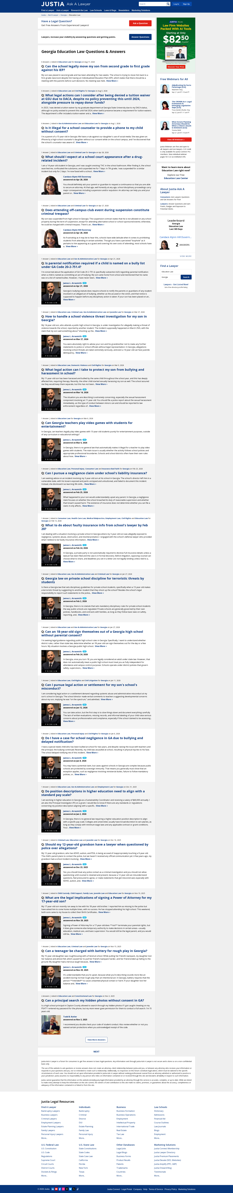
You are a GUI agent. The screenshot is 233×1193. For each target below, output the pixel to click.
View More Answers (96, 1039)
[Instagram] (63, 1189)
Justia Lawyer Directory (164, 1152)
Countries (120, 1171)
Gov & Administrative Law (69, 123)
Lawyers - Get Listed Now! (176, 284)
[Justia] (52, 4)
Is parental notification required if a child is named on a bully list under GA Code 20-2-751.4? (93, 265)
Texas (81, 1171)
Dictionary (158, 1111)
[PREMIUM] (51, 291)
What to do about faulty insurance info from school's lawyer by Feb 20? (94, 527)
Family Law (88, 893)
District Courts (47, 1168)
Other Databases (125, 1144)
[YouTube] (56, 1189)
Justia (43, 15)
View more (186, 256)
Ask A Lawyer (53, 15)
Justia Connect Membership (166, 1148)
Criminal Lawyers (49, 1118)
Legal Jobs (121, 1148)
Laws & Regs (110, 10)
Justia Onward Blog (163, 1168)
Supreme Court (48, 1160)
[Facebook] (59, 1189)
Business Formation (125, 1111)
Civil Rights (80, 91)
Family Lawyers (48, 1130)
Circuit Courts (47, 1164)
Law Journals (160, 1126)
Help (145, 1189)
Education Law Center (176, 178)
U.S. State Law (86, 1144)
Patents (120, 1164)
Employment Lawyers (51, 1122)
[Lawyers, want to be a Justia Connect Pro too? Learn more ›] (84, 283)
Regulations (46, 1156)
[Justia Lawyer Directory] (77, 1189)
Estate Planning (86, 1126)
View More (111, 81)
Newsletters (124, 10)
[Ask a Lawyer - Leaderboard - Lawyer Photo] (164, 245)
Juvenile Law (115, 312)
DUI (80, 1122)
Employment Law (113, 518)
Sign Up (186, 4)
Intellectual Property (125, 1122)
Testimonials (160, 1171)
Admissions (159, 1114)
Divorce (82, 1118)
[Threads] (66, 1189)
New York (83, 1168)
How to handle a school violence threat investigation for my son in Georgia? (94, 318)
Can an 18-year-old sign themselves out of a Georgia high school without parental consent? (92, 633)
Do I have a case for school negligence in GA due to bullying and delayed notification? (92, 740)
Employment (122, 1118)
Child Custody (64, 893)
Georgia (64, 15)
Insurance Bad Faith (110, 469)
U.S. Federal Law (50, 1144)
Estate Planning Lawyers (52, 1126)
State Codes (84, 1152)
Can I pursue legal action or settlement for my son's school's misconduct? (89, 686)
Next (96, 1051)
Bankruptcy (84, 1111)
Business (121, 1107)
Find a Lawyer (47, 10)
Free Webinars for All (174, 79)
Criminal (82, 1114)
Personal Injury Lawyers (52, 1134)
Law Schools (96, 10)
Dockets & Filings (49, 1171)
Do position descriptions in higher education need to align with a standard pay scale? (93, 793)
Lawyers (164, 204)
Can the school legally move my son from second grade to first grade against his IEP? (95, 68)
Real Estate (121, 1130)
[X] (73, 1189)
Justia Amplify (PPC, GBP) (165, 1164)
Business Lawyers (49, 1114)
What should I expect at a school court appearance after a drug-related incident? (92, 158)
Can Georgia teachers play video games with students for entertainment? (87, 424)
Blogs (156, 1130)
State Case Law (86, 1156)
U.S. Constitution (48, 1148)
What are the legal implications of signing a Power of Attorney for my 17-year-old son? (96, 899)
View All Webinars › (176, 139)
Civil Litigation (91, 680)
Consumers (165, 197)
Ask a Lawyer (62, 10)
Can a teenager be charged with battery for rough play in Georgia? (96, 951)
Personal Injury (77, 469)
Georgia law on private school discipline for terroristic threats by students (92, 580)
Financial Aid (159, 1118)
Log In (176, 4)
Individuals (84, 1107)
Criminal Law (79, 152)
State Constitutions (87, 1148)
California (83, 1160)
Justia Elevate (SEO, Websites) (167, 1160)
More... (44, 1138)
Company (137, 1189)
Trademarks (122, 1168)
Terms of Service (156, 1189)
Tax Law (120, 1134)
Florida (82, 1164)
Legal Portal (126, 1189)
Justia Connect (113, 1189)
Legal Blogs (121, 1152)
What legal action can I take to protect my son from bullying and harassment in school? (92, 371)
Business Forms (123, 1156)
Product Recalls (123, 1160)
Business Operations (126, 1114)
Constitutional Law (83, 996)
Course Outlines (161, 1122)
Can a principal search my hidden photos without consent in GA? (94, 1000)
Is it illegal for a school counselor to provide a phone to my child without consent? (92, 129)
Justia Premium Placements (166, 1156)
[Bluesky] (70, 1189)
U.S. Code (45, 1152)
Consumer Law (91, 469)
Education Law (64, 62)
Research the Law (79, 10)
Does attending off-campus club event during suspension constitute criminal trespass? (95, 212)
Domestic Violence (79, 365)
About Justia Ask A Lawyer (172, 190)
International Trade (125, 1126)
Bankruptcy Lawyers (50, 1111)
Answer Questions (140, 37)
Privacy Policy (171, 1189)
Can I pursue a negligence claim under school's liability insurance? (96, 473)
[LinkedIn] (52, 1189)
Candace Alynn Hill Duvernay (176, 237)
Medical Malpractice (95, 518)
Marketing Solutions (141, 10)
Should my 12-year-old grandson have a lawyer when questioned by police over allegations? (94, 846)
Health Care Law (78, 518)
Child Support (76, 893)
